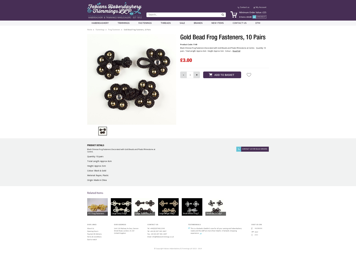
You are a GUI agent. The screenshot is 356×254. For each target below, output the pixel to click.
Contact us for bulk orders (254, 149)
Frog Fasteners (114, 30)
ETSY (256, 235)
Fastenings (145, 23)
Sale (182, 23)
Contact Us (240, 23)
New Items (218, 23)
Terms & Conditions (94, 237)
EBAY (256, 232)
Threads (166, 23)
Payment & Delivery (94, 234)
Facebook (258, 228)
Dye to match (92, 240)
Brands (198, 23)
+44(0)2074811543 (157, 228)
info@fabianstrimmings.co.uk (163, 237)
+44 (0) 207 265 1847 (158, 231)
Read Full (236, 51)
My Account (261, 7)
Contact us (244, 7)
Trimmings (124, 23)
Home (89, 30)
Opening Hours (92, 231)
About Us (90, 228)
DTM (257, 23)
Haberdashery (100, 23)
